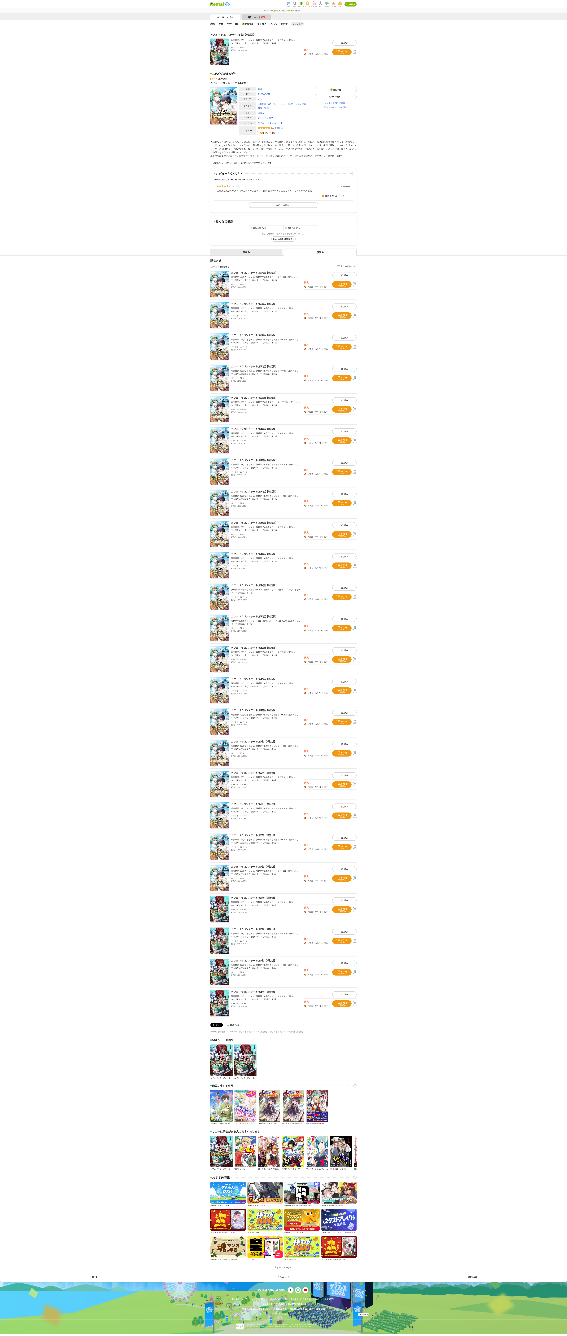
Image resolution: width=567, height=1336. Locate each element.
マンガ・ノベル (225, 17)
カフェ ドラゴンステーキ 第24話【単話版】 (254, 272)
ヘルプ (254, 1298)
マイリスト (337, 96)
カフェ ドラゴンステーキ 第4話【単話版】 (253, 897)
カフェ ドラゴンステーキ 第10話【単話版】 (254, 710)
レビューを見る (282, 205)
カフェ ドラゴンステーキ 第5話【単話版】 (253, 866)
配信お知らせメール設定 (335, 107)
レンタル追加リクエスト (335, 102)
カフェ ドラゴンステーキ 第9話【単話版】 (253, 741)
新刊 (94, 1277)
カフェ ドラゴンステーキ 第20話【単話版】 (254, 397)
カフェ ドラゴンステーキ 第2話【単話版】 (253, 960)
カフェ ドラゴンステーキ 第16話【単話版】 (254, 522)
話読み (261, 112)
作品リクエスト (291, 1298)
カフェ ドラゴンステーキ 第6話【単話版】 (253, 835)
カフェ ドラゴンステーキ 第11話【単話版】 (254, 679)
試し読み (344, 42)
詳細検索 (472, 1277)
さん (236, 186)
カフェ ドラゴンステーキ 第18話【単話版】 (254, 460)
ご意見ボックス (309, 1298)
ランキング (283, 1277)
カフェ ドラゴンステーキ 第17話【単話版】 (254, 491)
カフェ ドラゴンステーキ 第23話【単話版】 (254, 304)
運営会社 (320, 1308)
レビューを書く (269, 133)
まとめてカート (347, 266)
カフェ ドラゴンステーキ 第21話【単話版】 (254, 366)
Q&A (262, 1298)
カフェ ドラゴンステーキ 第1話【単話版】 (253, 991)
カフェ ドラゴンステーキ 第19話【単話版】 (254, 428)
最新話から (224, 266)
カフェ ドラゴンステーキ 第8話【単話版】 (253, 772)
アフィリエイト (265, 1303)
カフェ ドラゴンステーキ (270, 122)
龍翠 (260, 89)
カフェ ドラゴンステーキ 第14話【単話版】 (254, 585)
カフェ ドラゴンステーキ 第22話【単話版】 (254, 335)
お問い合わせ (274, 1298)
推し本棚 (337, 89)
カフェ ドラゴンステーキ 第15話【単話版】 (254, 554)
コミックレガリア (266, 117)
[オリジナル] (247, 24)
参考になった (331, 195)
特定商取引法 (248, 1308)
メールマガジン (327, 1298)
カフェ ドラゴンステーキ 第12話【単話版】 (254, 647)
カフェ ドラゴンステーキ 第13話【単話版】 (254, 616)
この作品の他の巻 (224, 73)
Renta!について (239, 1298)
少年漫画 (262, 104)
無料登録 (351, 4)
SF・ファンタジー (277, 104)
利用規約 (280, 1303)
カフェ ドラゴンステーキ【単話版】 (253, 1031)
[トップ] (217, 4)
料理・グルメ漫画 (297, 104)
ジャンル (296, 23)
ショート (257, 17)
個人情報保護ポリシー (298, 1303)
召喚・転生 (263, 107)
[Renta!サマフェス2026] (227, 4)
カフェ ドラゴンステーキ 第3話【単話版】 (253, 929)
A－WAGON (264, 94)
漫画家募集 (281, 1308)
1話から (213, 266)
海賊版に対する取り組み (301, 1308)
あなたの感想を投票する (282, 239)
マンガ (261, 99)
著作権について (265, 1308)
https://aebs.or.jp (252, 1329)
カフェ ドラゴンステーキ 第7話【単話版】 (253, 804)
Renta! (213, 1031)
